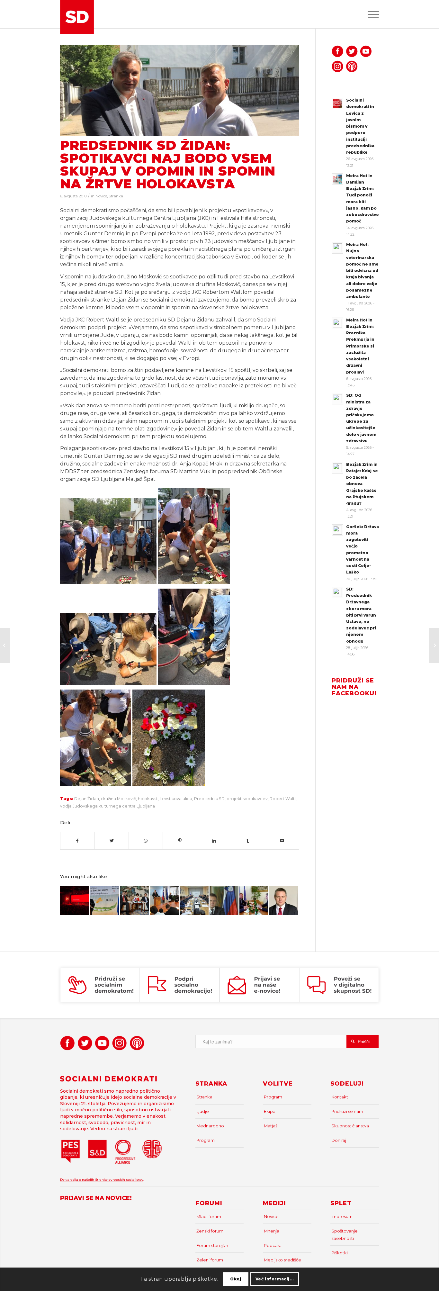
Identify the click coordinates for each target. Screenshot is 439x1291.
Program (205, 1140)
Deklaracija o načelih (77, 1180)
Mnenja (271, 1230)
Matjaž (271, 1125)
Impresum (342, 1216)
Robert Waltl (283, 798)
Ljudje (202, 1111)
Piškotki (339, 1252)
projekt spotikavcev (247, 798)
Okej (235, 1279)
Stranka (116, 196)
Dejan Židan (86, 798)
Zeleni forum (209, 1259)
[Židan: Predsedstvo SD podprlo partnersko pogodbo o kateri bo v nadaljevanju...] (434, 645)
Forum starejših (212, 1245)
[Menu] (371, 14)
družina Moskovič (118, 798)
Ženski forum (209, 1230)
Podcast (272, 1245)
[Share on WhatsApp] (146, 840)
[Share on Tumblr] (248, 840)
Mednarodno (210, 1125)
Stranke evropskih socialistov (119, 1180)
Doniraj (338, 1140)
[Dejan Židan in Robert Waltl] (179, 90)
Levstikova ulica (176, 798)
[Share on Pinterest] (180, 840)
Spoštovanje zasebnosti (344, 1234)
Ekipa (269, 1111)
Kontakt (339, 1096)
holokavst (148, 798)
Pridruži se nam (347, 1111)
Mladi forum (208, 1216)
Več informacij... (274, 1279)
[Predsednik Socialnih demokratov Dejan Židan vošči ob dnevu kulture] (283, 900)
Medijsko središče (282, 1259)
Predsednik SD (209, 798)
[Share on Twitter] (112, 840)
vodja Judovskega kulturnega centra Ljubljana (107, 806)
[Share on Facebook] (77, 840)
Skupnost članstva (350, 1125)
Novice (101, 196)
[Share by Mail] (282, 840)
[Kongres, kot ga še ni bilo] (74, 900)
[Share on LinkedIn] (214, 840)
